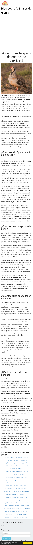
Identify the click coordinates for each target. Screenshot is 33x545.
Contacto (3, 526)
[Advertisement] (16, 32)
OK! (27, 542)
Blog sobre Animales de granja (16, 10)
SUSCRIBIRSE (6, 538)
